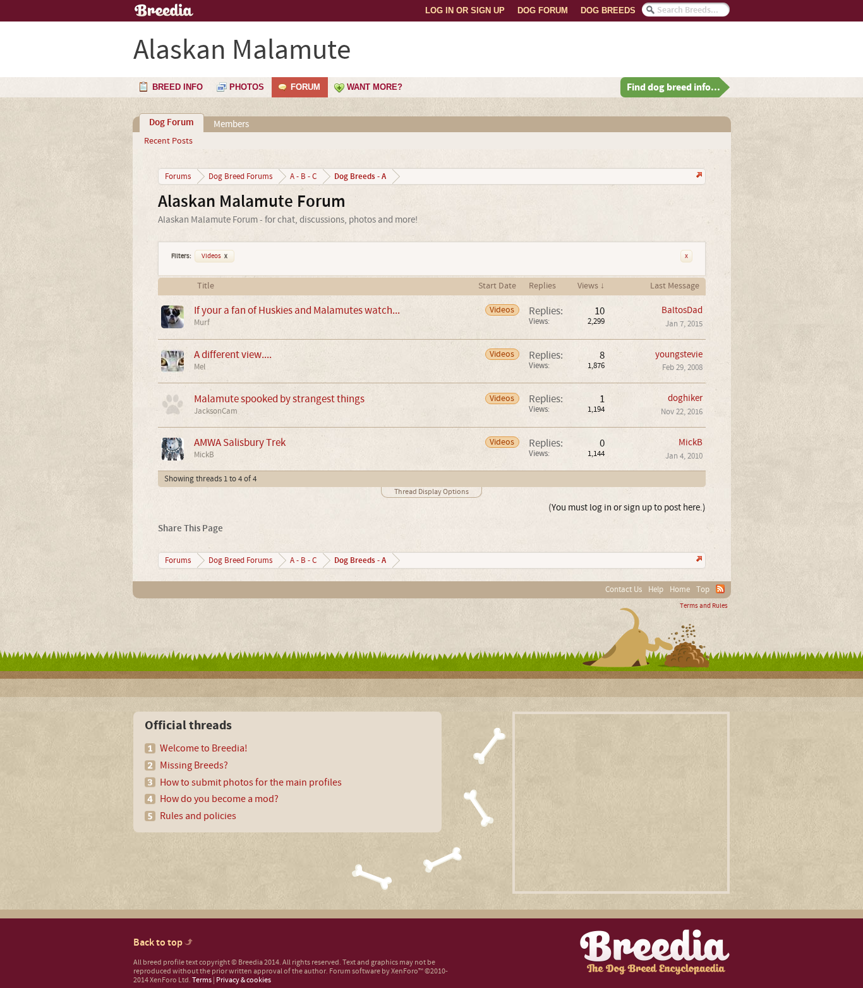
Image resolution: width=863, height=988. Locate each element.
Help (655, 589)
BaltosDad (682, 310)
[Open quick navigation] (698, 176)
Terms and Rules (704, 606)
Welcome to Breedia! (204, 748)
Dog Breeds (608, 10)
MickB (204, 455)
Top (702, 589)
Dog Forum (542, 10)
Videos (214, 256)
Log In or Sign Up (465, 10)
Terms (202, 980)
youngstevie (679, 355)
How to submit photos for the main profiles (251, 782)
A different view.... (233, 354)
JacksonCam (216, 411)
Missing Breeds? (194, 765)
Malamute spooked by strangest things (279, 399)
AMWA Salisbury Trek (240, 442)
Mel (199, 367)
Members (231, 124)
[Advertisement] (621, 802)
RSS (720, 588)
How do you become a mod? (219, 799)
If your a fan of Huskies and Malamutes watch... (297, 310)
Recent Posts (168, 141)
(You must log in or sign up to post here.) (627, 508)
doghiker (685, 398)
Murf (202, 323)
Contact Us (623, 589)
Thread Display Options (431, 492)
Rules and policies (198, 816)
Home (680, 589)
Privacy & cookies (243, 980)
